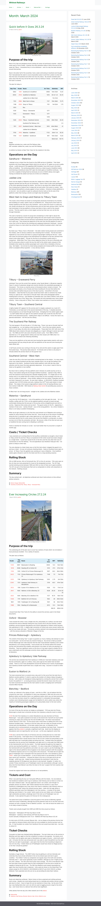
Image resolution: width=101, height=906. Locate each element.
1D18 (12, 568)
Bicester (25, 896)
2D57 (20, 126)
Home (10, 7)
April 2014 (74, 153)
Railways (73, 192)
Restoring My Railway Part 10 (80, 51)
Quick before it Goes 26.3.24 (26, 26)
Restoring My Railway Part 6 (79, 68)
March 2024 (74, 135)
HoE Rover (74, 174)
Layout (73, 177)
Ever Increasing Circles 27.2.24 (27, 494)
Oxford (36, 896)
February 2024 (75, 138)
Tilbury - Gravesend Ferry (34, 484)
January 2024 (75, 140)
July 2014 (74, 145)
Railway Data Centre (39, 386)
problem (21, 729)
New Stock (74, 187)
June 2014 (74, 148)
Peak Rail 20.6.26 (76, 19)
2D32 (20, 120)
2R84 (20, 101)
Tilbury (25, 484)
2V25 (12, 579)
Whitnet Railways (17, 2)
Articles (19, 7)
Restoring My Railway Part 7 (79, 64)
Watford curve (42, 896)
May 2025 (74, 108)
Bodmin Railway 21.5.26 (78, 30)
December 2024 (76, 120)
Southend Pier (19, 484)
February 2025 (75, 115)
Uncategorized (75, 197)
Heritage (47, 7)
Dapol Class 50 (75, 44)
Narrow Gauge (14, 483)
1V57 (20, 135)
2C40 (12, 582)
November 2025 (76, 100)
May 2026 (74, 95)
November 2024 (76, 123)
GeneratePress (60, 903)
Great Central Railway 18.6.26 (80, 22)
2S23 (12, 595)
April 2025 (74, 110)
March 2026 (74, 98)
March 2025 (74, 113)
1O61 (20, 92)
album (45, 890)
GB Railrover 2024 (76, 169)
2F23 (12, 587)
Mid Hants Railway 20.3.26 (79, 35)
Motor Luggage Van (77, 179)
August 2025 (75, 105)
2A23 (12, 574)
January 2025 (75, 118)
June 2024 (74, 130)
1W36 (10, 755)
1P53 (20, 132)
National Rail (37, 7)
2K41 (12, 590)
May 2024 (74, 133)
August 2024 (75, 128)
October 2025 (75, 103)
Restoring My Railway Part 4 (79, 77)
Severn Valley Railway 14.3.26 (80, 39)
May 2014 (74, 150)
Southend (13, 484)
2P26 (20, 95)
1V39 (12, 565)
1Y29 (12, 571)
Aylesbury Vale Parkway (17, 896)
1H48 (12, 599)
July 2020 (74, 143)
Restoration (74, 194)
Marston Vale (31, 896)
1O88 (12, 605)
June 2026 (74, 92)
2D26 (20, 104)
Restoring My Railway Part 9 (79, 55)
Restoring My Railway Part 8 (79, 59)
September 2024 (76, 125)
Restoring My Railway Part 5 (79, 73)
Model (27, 7)
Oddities (73, 189)
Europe (73, 167)
